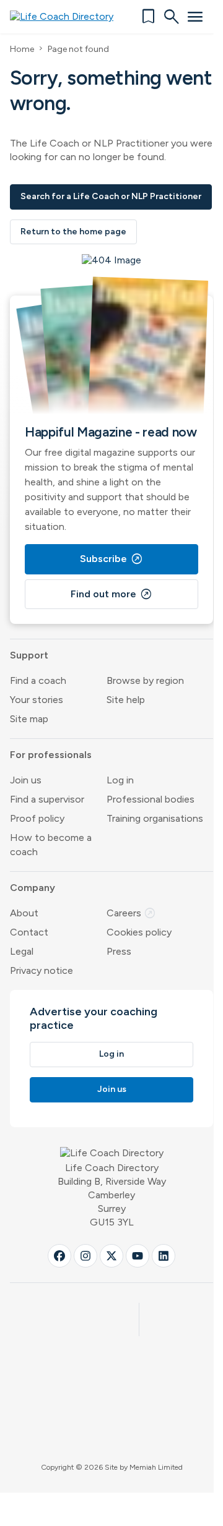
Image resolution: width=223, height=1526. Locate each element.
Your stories (36, 699)
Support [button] (29, 655)
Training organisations (155, 818)
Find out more (111, 594)
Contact (29, 932)
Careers (131, 913)
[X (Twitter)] (111, 1256)
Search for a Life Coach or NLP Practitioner (110, 196)
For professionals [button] (51, 755)
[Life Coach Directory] (66, 17)
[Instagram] (85, 1256)
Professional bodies (151, 799)
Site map (29, 719)
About (24, 913)
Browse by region (145, 680)
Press (119, 951)
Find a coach (38, 680)
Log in (120, 780)
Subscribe (111, 559)
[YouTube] (137, 1256)
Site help (126, 699)
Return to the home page (73, 231)
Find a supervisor (47, 799)
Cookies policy (139, 932)
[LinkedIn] (163, 1256)
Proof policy (37, 818)
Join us (26, 780)
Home (22, 49)
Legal (21, 951)
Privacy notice (41, 970)
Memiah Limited (156, 1467)
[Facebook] (59, 1256)
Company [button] (32, 887)
